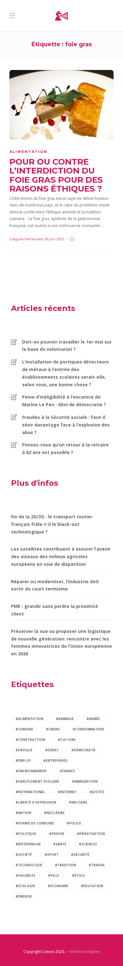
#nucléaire (54, 813)
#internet (67, 792)
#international (30, 792)
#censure (24, 729)
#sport (51, 854)
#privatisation (91, 833)
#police (74, 823)
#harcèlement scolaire (37, 781)
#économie (58, 886)
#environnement (31, 771)
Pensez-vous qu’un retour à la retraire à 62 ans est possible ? (65, 448)
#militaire (78, 802)
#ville (53, 875)
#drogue (23, 750)
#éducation (92, 886)
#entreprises (55, 760)
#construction (30, 739)
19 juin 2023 (54, 239)
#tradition (65, 865)
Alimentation (28, 151)
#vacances (25, 875)
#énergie (23, 896)
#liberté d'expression (35, 802)
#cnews (53, 729)
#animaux (65, 719)
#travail (97, 865)
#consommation (88, 729)
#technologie (28, 865)
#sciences (88, 844)
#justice (96, 792)
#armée (93, 719)
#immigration (84, 781)
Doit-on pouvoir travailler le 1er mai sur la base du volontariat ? (67, 345)
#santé (59, 844)
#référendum (27, 844)
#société (23, 854)
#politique (25, 833)
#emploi (23, 760)
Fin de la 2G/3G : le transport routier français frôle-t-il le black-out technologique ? (51, 524)
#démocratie (83, 750)
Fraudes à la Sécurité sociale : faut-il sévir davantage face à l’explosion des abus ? (66, 424)
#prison (56, 833)
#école (78, 875)
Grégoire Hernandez (26, 239)
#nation (23, 813)
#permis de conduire (34, 823)
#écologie (25, 886)
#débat (52, 750)
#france (67, 771)
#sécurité (80, 854)
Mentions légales (85, 951)
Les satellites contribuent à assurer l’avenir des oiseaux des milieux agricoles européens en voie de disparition (61, 556)
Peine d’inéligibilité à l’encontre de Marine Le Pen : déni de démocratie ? (64, 400)
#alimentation (29, 719)
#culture (67, 739)
